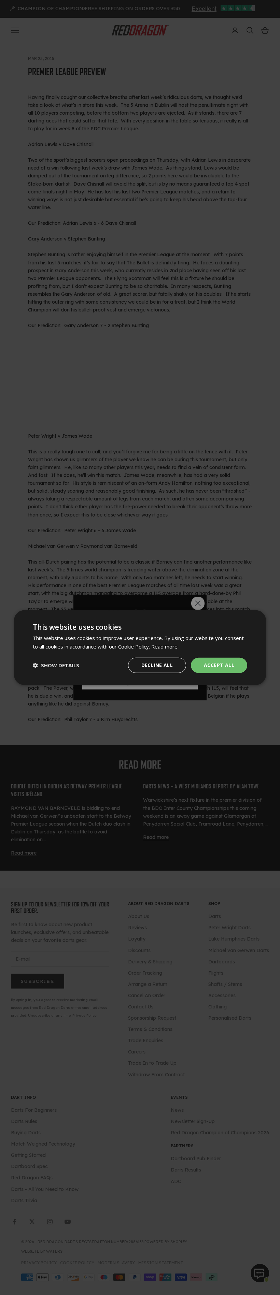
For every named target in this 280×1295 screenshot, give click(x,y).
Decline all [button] (157, 665)
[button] (56, 665)
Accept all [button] (219, 665)
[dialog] (140, 647)
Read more (164, 646)
